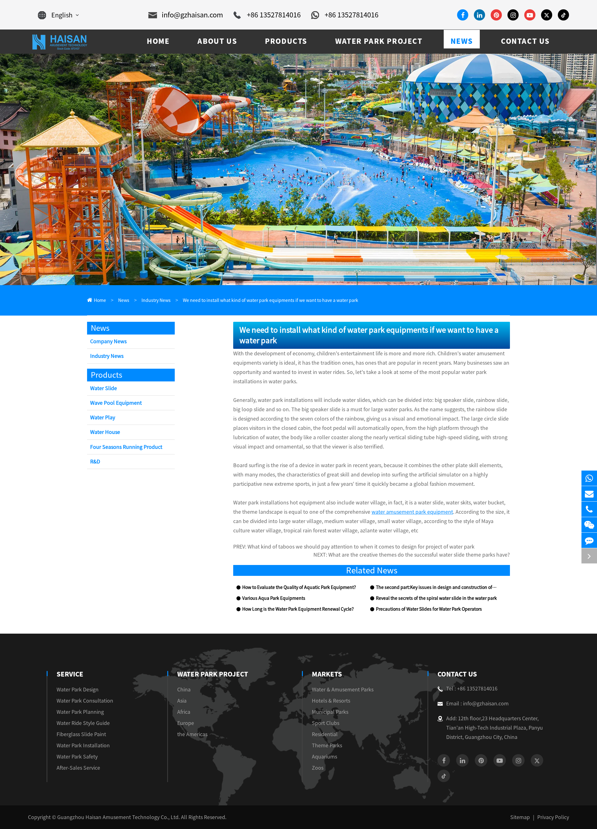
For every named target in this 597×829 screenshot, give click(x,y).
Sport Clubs (325, 723)
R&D (95, 461)
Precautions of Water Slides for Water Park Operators (429, 609)
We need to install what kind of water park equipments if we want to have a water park (270, 300)
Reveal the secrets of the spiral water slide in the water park (436, 598)
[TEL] (589, 509)
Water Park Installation (83, 745)
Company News (108, 341)
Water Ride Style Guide (83, 723)
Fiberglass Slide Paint (81, 734)
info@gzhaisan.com (192, 14)
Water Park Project (212, 674)
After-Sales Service (78, 767)
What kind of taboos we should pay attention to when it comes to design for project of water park (361, 546)
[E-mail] (589, 493)
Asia (182, 700)
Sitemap (520, 817)
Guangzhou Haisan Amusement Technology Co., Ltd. (118, 817)
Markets (327, 674)
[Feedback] (589, 540)
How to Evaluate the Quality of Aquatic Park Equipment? (299, 587)
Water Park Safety (77, 756)
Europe (185, 723)
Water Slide (103, 388)
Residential (325, 734)
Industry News (156, 300)
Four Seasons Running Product (126, 446)
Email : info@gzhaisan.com (477, 703)
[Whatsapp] (589, 478)
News (123, 300)
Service (70, 674)
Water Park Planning (80, 711)
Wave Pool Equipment (116, 402)
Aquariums (324, 756)
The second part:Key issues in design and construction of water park (436, 587)
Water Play (102, 417)
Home (100, 300)
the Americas (192, 734)
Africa (183, 711)
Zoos (317, 767)
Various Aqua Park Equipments (273, 598)
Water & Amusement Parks (342, 689)
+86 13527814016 (274, 14)
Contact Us (457, 674)
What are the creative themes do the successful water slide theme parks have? (419, 554)
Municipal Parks (330, 711)
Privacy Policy (553, 817)
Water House (105, 432)
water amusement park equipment (412, 511)
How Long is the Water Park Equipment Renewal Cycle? (298, 609)
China (184, 689)
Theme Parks (327, 745)
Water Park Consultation (85, 700)
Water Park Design (78, 689)
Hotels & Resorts (331, 700)
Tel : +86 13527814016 (471, 688)
